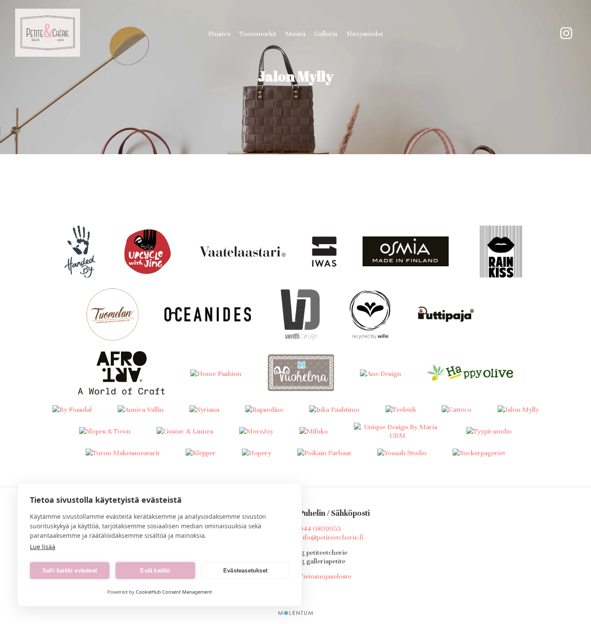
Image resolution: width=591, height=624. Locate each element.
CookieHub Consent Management (174, 591)
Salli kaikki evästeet (69, 570)
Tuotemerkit (257, 33)
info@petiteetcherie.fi (331, 537)
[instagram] (566, 34)
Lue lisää (42, 547)
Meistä (295, 33)
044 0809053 (320, 528)
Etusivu (219, 33)
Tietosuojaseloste (325, 576)
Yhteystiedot (364, 33)
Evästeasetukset (245, 570)
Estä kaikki (155, 570)
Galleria (325, 33)
